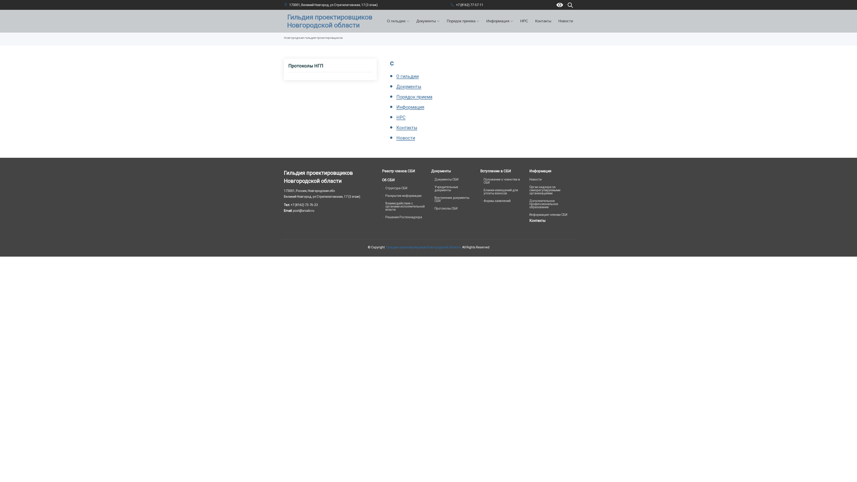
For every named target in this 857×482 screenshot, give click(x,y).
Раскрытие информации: (403, 195)
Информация (410, 107)
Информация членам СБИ (548, 214)
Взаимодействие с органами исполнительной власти (405, 206)
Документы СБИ (446, 179)
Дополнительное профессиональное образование (543, 204)
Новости (565, 21)
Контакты (543, 21)
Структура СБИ (396, 188)
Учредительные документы (446, 188)
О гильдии (407, 76)
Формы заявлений (497, 200)
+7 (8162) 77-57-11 (469, 5)
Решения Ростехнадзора (403, 217)
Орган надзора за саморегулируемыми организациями (544, 190)
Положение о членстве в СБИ (502, 181)
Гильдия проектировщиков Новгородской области (423, 247)
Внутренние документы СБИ (452, 199)
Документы (408, 86)
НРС (524, 21)
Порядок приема (414, 97)
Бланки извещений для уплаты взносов (501, 192)
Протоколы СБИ (446, 208)
